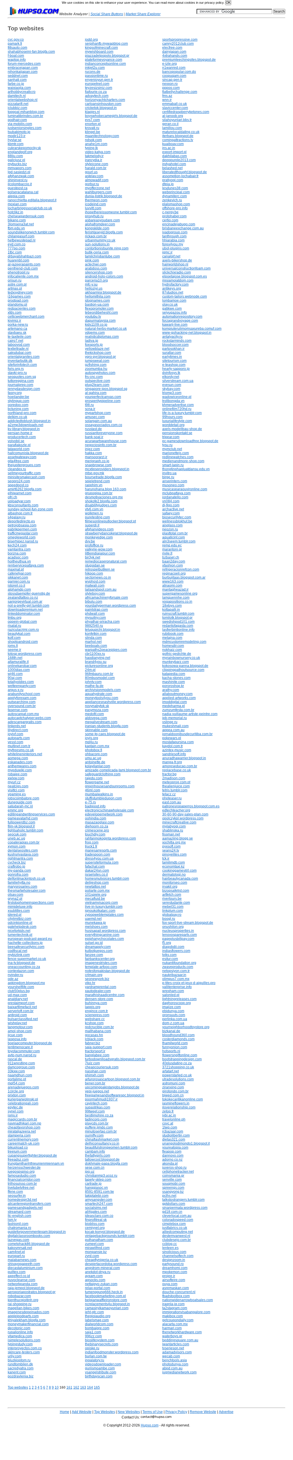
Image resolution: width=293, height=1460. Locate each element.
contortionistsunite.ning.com (106, 248)
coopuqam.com (174, 76)
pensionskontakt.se (177, 433)
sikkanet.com (18, 577)
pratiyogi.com (172, 180)
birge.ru (168, 477)
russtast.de (93, 429)
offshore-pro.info (175, 208)
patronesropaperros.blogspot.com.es (190, 806)
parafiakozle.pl (19, 445)
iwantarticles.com (175, 1344)
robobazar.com (19, 1296)
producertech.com (22, 437)
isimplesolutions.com (24, 1340)
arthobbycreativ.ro (21, 92)
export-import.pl (174, 152)
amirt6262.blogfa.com (24, 489)
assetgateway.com (22, 457)
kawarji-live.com (174, 325)
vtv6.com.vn (94, 509)
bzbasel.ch (170, 557)
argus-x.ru (15, 690)
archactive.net (173, 509)
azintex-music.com (176, 750)
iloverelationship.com (178, 1107)
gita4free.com (18, 461)
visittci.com (16, 790)
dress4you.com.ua (99, 858)
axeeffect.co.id (19, 1276)
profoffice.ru (94, 545)
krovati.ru (92, 128)
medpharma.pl (173, 706)
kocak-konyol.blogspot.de (105, 1232)
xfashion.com (172, 565)
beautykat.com (19, 634)
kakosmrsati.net (20, 1248)
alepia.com (16, 196)
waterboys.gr (172, 1336)
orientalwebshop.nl (22, 100)
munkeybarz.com (175, 662)
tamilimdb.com (173, 862)
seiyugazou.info (174, 313)
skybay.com (171, 389)
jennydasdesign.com (24, 389)
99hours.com (172, 417)
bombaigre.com (97, 1328)
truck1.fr (91, 846)
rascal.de (15, 1059)
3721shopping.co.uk (178, 1067)
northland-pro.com (22, 413)
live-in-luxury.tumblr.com (103, 907)
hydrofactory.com (175, 284)
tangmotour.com (20, 1027)
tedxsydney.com (20, 292)
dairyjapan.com (174, 52)
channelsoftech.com (177, 1256)
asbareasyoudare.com (102, 220)
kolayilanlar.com (97, 766)
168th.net (15, 658)
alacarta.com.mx (175, 1324)
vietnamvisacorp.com (101, 903)
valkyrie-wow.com (98, 549)
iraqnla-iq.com (173, 1304)
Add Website (82, 1412)
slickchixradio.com (176, 272)
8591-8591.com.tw (99, 1192)
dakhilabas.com (174, 156)
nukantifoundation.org (179, 963)
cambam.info (95, 1151)
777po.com (16, 248)
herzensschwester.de (24, 1168)
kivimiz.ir (14, 321)
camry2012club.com (178, 44)
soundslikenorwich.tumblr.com (31, 232)
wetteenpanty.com (22, 686)
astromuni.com (173, 1083)
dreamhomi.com (174, 1268)
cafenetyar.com (19, 573)
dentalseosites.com (23, 850)
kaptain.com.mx (97, 746)
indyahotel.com (174, 164)
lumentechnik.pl (20, 935)
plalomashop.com (176, 204)
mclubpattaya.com (176, 493)
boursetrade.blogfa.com (103, 477)
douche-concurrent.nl (178, 1292)
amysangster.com (98, 1200)
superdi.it (92, 525)
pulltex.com (16, 1272)
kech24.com (17, 545)
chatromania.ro (19, 1228)
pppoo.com (171, 88)
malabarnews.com (22, 1260)
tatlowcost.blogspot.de (102, 1160)
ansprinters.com (174, 481)
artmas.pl (15, 288)
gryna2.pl (15, 899)
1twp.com (169, 1127)
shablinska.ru (172, 830)
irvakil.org (169, 887)
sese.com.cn (94, 1168)
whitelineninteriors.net (25, 754)
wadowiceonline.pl (176, 397)
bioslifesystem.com (99, 1340)
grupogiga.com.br (98, 493)
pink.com (92, 260)
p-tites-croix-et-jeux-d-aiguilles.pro (188, 983)
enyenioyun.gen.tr (99, 80)
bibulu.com (93, 602)
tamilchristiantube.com (102, 256)
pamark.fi (15, 44)
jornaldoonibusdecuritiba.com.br (187, 734)
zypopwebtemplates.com (104, 915)
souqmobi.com (173, 1184)
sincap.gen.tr (172, 80)
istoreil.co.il (16, 585)
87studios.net (172, 292)
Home (64, 1412)
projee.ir (168, 1276)
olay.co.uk (170, 304)
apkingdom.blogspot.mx (26, 983)
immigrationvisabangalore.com (186, 1312)
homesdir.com (173, 646)
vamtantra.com (19, 549)
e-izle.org (169, 64)
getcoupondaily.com (177, 1320)
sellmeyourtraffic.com (24, 473)
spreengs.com (173, 1188)
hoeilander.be (18, 397)
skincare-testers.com (24, 1352)
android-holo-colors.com (104, 276)
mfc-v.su (91, 284)
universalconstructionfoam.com (186, 268)
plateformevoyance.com (103, 60)
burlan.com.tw (96, 1356)
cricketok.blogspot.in (101, 108)
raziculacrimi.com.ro (23, 630)
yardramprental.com (100, 987)
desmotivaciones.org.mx (104, 497)
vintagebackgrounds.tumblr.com (109, 1236)
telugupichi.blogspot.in (102, 630)
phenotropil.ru (18, 272)
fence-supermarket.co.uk (27, 959)
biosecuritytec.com (176, 517)
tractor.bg (169, 774)
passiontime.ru (96, 76)
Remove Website (203, 1412)
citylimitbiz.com (19, 919)
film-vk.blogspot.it (21, 826)
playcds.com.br (96, 1123)
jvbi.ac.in (169, 1115)
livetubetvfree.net (21, 1188)
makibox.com (172, 1316)
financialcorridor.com (24, 1180)
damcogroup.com (21, 1067)
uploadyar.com (19, 501)
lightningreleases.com (179, 999)
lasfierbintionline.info (178, 630)
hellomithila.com (97, 296)
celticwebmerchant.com (26, 317)
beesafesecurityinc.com (26, 947)
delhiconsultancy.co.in (102, 1143)
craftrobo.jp (16, 866)
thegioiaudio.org (97, 1316)
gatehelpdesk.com (22, 927)
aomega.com (18, 758)
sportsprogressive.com (179, 40)
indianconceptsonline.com (105, 64)
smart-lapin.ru (173, 465)
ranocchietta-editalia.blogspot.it (32, 200)
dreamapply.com (98, 947)
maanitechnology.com (102, 136)
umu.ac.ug (93, 758)
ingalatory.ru (94, 1360)
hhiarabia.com (173, 240)
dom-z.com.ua (173, 1023)
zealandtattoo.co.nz (23, 598)
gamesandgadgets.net (25, 1208)
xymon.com (16, 846)
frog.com (91, 842)
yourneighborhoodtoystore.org (185, 1027)
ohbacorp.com (96, 754)
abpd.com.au (172, 1368)
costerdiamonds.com (178, 1039)
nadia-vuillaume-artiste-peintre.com (189, 714)
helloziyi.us (93, 288)
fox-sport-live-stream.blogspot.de (187, 923)
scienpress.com (97, 1015)
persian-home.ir (20, 433)
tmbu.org (14, 618)
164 (90, 1387)
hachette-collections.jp (25, 943)
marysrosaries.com (22, 887)
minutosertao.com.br (101, 1131)
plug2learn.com (97, 385)
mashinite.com (173, 682)
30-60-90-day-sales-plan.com (185, 814)
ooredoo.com (18, 405)
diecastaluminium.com (25, 1268)
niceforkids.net (19, 931)
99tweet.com (95, 1111)
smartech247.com (99, 1204)
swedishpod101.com (178, 622)
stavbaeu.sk (17, 333)
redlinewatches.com (177, 457)
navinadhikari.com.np (24, 1123)
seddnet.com (18, 76)
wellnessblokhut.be (177, 521)
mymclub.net (172, 449)
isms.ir (13, 1115)
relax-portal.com (97, 1288)
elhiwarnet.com (19, 493)
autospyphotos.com (100, 373)
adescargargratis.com (24, 722)
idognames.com (97, 300)
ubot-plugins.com (175, 248)
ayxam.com (94, 1276)
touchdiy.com (95, 834)
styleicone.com (96, 164)
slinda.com (93, 638)
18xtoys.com (172, 606)
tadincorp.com (96, 1119)
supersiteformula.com (101, 862)
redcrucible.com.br (99, 1027)
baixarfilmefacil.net (22, 1007)
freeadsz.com (18, 1160)
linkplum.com (172, 911)
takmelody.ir (94, 156)
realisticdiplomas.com (102, 337)
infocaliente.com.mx (23, 276)
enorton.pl (93, 124)
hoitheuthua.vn (19, 561)
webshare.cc (95, 1019)
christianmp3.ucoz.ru (101, 1176)
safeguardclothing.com (102, 774)
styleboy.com (95, 594)
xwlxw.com (16, 778)
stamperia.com (19, 1135)
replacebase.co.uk (176, 770)
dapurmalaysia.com (100, 321)
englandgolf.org (20, 152)
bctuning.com (18, 409)
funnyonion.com (174, 1047)
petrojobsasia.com (22, 525)
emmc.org (15, 810)
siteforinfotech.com (22, 365)
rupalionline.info (20, 1332)
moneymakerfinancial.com (28, 1324)
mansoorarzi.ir (96, 457)
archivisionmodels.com (103, 690)
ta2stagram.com (174, 1308)
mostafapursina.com (178, 742)
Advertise (226, 1412)
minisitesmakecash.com (26, 477)
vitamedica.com (20, 1336)
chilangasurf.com (21, 236)
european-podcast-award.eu (30, 939)
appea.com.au (173, 730)
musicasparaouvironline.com (184, 489)
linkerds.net (17, 726)
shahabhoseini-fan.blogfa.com (31, 52)
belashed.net (172, 168)
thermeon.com (96, 200)
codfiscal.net (17, 951)
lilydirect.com (18, 730)
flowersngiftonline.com (179, 1055)
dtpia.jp (168, 184)
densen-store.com (99, 999)
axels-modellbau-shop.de (182, 429)
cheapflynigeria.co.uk (101, 1260)
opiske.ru (92, 1348)
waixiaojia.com (19, 88)
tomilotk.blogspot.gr (177, 618)
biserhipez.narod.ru (23, 541)
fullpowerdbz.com (21, 822)
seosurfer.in (17, 1196)
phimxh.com (94, 1075)
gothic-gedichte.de (176, 654)
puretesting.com (97, 517)
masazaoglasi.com (99, 822)
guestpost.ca (17, 188)
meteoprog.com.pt (176, 782)
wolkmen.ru (94, 513)
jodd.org (91, 40)
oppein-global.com (22, 622)
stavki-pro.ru (17, 373)
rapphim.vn (93, 485)
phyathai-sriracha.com (102, 622)
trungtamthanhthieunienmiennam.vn (36, 1164)
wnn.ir (167, 100)
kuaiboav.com (173, 144)
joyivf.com (15, 734)
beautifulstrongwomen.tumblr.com (111, 1147)
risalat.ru (14, 626)
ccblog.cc (169, 1244)
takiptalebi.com (96, 1196)
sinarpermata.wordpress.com (184, 1208)
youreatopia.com (175, 1147)
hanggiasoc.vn (96, 1188)
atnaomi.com (172, 585)
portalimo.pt (17, 1079)
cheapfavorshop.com (24, 1127)
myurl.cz (14, 782)
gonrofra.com (18, 875)
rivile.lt (167, 553)
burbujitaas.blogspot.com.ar (183, 577)
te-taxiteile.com (19, 337)
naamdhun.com (20, 1075)
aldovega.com (96, 718)
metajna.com (172, 638)
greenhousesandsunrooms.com (109, 786)
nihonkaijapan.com (22, 72)
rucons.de (92, 72)
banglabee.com (97, 1055)
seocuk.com (17, 834)
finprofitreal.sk (96, 1220)
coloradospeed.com (177, 1220)
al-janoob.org (172, 116)
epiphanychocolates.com (104, 939)
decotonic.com (19, 1328)
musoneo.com (173, 485)
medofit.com (94, 714)
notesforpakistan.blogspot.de (107, 971)
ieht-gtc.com (94, 1312)
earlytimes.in (172, 357)
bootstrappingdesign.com (182, 1059)
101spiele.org (95, 895)
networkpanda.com (22, 1284)
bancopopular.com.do (179, 72)
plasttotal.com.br (175, 533)
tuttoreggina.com (21, 381)
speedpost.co (18, 485)
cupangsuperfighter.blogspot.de (32, 1155)
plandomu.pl (17, 304)
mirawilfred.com (97, 1248)
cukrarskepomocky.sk (24, 148)
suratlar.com (171, 353)
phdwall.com (95, 614)
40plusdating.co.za (177, 1063)
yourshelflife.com (21, 987)
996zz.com (93, 1336)
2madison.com (173, 778)
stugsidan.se (95, 565)
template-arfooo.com (101, 967)
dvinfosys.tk (171, 373)
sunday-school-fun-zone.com (30, 509)
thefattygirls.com (97, 1155)
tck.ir (165, 858)
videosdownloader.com (103, 1364)
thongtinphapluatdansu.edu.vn (186, 469)
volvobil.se (16, 441)
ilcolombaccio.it (20, 184)
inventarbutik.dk (20, 361)
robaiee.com (17, 774)
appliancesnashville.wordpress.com (113, 702)
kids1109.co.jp (96, 325)
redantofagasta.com (177, 626)
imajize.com (171, 1007)
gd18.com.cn (172, 1212)
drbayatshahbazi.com (24, 256)
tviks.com (169, 955)
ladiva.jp (91, 341)
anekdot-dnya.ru (97, 1272)
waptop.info (17, 60)
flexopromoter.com (99, 309)
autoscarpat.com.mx (23, 714)
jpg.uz (89, 1172)
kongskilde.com (97, 228)
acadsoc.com (18, 557)
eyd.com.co (16, 244)
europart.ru (16, 1256)
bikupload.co (18, 1147)
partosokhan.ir (173, 349)
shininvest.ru (17, 180)
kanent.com (17, 1372)
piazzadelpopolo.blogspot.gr (107, 56)
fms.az (167, 96)
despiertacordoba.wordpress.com (111, 1264)
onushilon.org (173, 927)
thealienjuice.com (176, 786)
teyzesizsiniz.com (98, 88)
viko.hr (90, 983)
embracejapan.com (23, 68)
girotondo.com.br (175, 1091)
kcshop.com (94, 1023)
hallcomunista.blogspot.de (28, 453)
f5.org (166, 943)
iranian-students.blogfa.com (106, 726)
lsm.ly (12, 1220)
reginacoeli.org (174, 573)
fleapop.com (171, 1151)
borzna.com (17, 553)
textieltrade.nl (18, 349)
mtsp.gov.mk (94, 473)
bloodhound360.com (178, 1035)
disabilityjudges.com (101, 505)
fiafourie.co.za (96, 92)
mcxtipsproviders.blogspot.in (107, 469)
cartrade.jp (93, 1184)
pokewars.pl (171, 738)
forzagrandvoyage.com (180, 321)
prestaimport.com (21, 1003)
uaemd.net (93, 919)
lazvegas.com (18, 1240)
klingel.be (92, 132)
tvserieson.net (173, 1348)
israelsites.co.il (96, 875)
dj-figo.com (170, 505)
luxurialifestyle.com (177, 421)
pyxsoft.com (171, 846)
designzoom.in (173, 1260)
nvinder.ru (15, 975)
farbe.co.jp (16, 84)
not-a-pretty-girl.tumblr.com (28, 606)
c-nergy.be (170, 212)
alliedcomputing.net (177, 1232)
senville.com (172, 1180)
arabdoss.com (96, 268)
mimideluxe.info (20, 907)
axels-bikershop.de (177, 260)
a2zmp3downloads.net (25, 425)
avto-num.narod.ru (22, 1055)
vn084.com (170, 501)
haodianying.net (97, 658)
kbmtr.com (15, 144)
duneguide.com (20, 802)
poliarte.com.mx (97, 891)
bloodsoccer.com (175, 345)
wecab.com (171, 1356)
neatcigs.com (18, 786)
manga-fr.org (172, 762)
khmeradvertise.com (178, 405)
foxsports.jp (94, 345)
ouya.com (169, 1284)
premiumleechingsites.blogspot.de (189, 60)
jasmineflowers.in (175, 1103)
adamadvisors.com (177, 1352)
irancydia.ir (93, 160)
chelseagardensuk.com (26, 216)
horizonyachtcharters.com (105, 100)
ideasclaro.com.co (99, 1216)
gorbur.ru (92, 184)
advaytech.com (96, 96)
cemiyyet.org (95, 1228)
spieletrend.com (97, 481)
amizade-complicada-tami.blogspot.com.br (118, 770)
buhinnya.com (96, 1003)
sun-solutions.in (97, 244)
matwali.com (94, 585)
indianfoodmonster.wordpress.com (111, 1352)
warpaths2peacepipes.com (106, 650)
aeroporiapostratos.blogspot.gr (32, 1292)
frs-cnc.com (94, 377)
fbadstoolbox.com (176, 1296)
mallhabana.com (98, 1031)
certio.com (170, 220)
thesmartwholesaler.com (26, 891)
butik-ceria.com (97, 252)
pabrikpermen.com (22, 529)
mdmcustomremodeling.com (184, 642)
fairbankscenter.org (100, 959)
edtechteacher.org (176, 810)
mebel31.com (172, 907)
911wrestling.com (21, 1063)
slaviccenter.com (175, 108)
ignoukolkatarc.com (100, 911)
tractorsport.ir (95, 1051)
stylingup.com (18, 401)
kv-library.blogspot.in (24, 429)
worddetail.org (173, 425)
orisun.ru (14, 280)
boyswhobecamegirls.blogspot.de (111, 116)
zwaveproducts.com (177, 967)
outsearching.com (21, 702)
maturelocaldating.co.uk (180, 132)
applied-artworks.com (179, 698)
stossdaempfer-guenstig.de (29, 594)
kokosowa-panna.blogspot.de (185, 666)
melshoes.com (96, 927)
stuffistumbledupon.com (103, 798)
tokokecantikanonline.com (182, 1099)
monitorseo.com (174, 883)
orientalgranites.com (23, 357)
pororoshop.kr (173, 686)
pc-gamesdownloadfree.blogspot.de (190, 441)
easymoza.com (96, 710)
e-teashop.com (173, 365)
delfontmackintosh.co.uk (26, 879)
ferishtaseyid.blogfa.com (104, 232)
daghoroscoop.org (176, 1003)
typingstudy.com (20, 1344)
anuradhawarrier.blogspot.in (184, 758)
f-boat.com (16, 56)
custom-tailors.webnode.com (184, 296)
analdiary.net (18, 999)
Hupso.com (150, 1425)
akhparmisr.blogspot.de (103, 292)
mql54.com (16, 1083)
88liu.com (15, 156)
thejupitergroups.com (24, 465)
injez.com (92, 449)
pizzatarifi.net (18, 104)
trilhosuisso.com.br (22, 1184)
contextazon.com (21, 971)
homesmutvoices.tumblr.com (107, 879)
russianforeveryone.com (103, 433)
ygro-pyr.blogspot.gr (100, 357)
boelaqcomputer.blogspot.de (30, 1043)
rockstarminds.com (176, 341)
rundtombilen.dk (20, 1364)
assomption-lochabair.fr (180, 176)
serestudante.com (176, 903)
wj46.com (15, 674)
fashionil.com (18, 1224)
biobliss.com (94, 1224)
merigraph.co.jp (97, 461)
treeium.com (17, 1151)
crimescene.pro (97, 830)
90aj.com (15, 678)
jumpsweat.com (97, 361)
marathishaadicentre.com (104, 995)
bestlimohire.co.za (99, 1115)
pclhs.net (169, 1196)
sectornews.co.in (98, 577)
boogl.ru (168, 919)
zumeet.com (94, 1244)
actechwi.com (95, 264)
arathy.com (170, 690)
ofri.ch (12, 497)
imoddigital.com (174, 702)
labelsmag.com (97, 1320)
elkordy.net (170, 377)
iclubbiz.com (17, 108)
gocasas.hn (94, 1035)
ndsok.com (93, 140)
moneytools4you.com (101, 698)
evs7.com (92, 120)
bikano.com (17, 220)
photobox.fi (93, 750)
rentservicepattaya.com (26, 565)
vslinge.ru (169, 722)
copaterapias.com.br (23, 842)
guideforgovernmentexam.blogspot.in (37, 1232)
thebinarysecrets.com (101, 1344)
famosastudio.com (22, 1176)
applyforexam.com (22, 698)
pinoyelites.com (174, 854)
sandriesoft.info (174, 754)
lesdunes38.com (175, 188)
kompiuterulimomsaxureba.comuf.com (191, 329)
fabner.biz (92, 1043)
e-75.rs (90, 802)
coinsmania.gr (173, 1176)
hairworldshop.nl (175, 264)
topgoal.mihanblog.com (26, 112)
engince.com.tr (96, 1011)
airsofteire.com (173, 1280)
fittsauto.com (17, 48)
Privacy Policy (176, 1412)
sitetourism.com (174, 361)
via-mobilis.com (20, 124)
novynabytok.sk (97, 706)
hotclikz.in (15, 212)
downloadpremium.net (25, 610)
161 (69, 1387)
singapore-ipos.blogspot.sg (106, 389)
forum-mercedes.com (24, 64)
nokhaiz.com (172, 650)
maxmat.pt (16, 569)
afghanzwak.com (21, 176)
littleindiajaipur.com (100, 553)
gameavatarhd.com (23, 818)
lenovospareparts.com (179, 935)
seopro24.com (19, 481)
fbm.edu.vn (16, 228)
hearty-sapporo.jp (176, 369)
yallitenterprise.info (177, 987)
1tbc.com (15, 252)
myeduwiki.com (20, 770)
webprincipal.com (176, 192)
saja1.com (93, 1332)
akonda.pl (170, 1164)
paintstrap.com (96, 610)
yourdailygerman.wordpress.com (110, 606)
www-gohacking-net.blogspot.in (186, 333)
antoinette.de (95, 762)
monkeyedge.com (99, 537)
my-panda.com (19, 870)
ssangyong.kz (173, 1192)
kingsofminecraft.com (101, 48)
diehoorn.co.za (96, 826)
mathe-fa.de (94, 686)
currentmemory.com (23, 1139)
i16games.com (19, 296)
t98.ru (89, 405)
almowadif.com (96, 180)
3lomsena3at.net (21, 224)
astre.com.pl (17, 284)
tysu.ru (167, 445)
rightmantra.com (20, 858)
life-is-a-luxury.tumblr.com (182, 413)
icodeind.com (95, 204)
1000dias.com (19, 670)
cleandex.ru (17, 469)
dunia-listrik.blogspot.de (103, 196)
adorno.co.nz (172, 1160)
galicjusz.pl (16, 160)
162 (76, 1387)
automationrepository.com (182, 317)
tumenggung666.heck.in (104, 1292)
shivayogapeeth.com (24, 1264)
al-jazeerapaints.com (24, 264)
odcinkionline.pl (20, 923)
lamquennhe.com (175, 598)
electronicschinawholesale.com (109, 810)
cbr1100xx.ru (95, 654)
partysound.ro (173, 1264)
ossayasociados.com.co (103, 425)
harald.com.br (95, 168)
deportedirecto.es (21, 521)
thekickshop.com (98, 353)
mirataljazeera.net (22, 1131)
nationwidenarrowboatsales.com (187, 1300)
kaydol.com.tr (172, 746)
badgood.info (95, 806)
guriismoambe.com (100, 1368)
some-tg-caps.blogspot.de (105, 734)
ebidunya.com (173, 1011)
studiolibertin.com (176, 1135)
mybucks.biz (17, 164)
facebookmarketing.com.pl (105, 1296)
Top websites (18, 1387)
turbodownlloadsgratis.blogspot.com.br (115, 1059)
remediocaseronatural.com (106, 561)
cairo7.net (15, 341)
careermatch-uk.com (23, 1143)
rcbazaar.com (172, 1131)
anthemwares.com (22, 766)
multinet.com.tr (19, 746)
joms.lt (13, 646)
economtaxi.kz (173, 866)
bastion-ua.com (97, 304)
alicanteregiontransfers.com (29, 1204)
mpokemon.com (174, 1272)
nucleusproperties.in (178, 931)
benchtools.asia (174, 1360)
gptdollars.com (173, 1204)
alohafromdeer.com (100, 224)
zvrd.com (92, 1256)
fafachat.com (95, 866)
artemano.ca (17, 329)
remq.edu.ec (172, 545)
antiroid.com (17, 1015)
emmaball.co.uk (174, 104)
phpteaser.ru (172, 798)
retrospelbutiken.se (100, 569)
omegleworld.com (21, 537)
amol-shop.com (20, 1031)
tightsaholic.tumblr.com (25, 830)
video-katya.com (97, 152)
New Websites (129, 1412)
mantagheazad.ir (175, 589)
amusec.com (95, 417)
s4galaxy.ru (16, 517)
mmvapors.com (19, 168)
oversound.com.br (22, 706)
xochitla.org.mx (174, 842)
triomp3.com (171, 393)
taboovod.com (19, 345)
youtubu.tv (93, 317)
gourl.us (91, 172)
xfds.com (14, 313)
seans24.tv (170, 850)
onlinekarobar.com (22, 666)
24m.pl (90, 670)
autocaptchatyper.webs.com (29, 718)
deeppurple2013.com (179, 160)
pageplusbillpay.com (178, 939)
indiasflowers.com (176, 951)
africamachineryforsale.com (106, 598)
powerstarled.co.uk (177, 1075)
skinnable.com (96, 730)
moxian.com (17, 204)
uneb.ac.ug (16, 838)
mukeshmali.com (175, 726)
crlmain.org (93, 975)
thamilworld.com (175, 1043)
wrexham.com (173, 991)
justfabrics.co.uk (174, 1228)
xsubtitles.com (19, 911)
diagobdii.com (173, 947)
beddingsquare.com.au (180, 1340)
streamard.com (19, 1212)
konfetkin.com (95, 634)
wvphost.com (95, 581)
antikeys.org (171, 288)
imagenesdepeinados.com (28, 1312)
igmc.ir (167, 252)
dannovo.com (172, 1155)
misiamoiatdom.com (177, 280)
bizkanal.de (171, 1031)
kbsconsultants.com (23, 505)
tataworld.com (18, 449)
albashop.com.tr (20, 513)
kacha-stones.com (176, 678)
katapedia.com (173, 674)
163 (83, 1387)
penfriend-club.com (23, 268)
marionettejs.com (175, 453)
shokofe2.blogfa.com (101, 501)
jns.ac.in (168, 148)
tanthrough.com (174, 236)
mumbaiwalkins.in (99, 794)
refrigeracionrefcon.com (180, 569)
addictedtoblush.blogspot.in (29, 421)
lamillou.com (172, 128)
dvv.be (90, 541)
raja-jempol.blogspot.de (26, 1288)
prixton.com (17, 1095)
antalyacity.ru (172, 337)
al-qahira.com (95, 393)
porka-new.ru (18, 325)
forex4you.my (172, 244)
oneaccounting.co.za (24, 967)
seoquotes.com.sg (22, 377)
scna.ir (90, 409)
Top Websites (104, 1412)
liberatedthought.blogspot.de (184, 172)
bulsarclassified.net (23, 1019)
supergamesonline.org (179, 594)
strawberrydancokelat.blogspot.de (111, 533)
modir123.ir (16, 136)
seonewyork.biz (97, 979)
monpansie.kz (96, 1252)
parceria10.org (96, 280)
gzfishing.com (95, 365)
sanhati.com (17, 80)
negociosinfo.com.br (100, 445)
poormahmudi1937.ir (101, 1099)
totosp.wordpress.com (25, 654)
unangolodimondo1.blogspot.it (186, 1143)
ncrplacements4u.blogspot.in (107, 1304)
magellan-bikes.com (23, 1308)
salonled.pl (170, 995)
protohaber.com (174, 216)
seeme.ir (14, 650)
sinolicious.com (174, 1252)
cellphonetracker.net (178, 1172)
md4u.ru (91, 742)
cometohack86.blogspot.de (29, 1244)
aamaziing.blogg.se (177, 838)
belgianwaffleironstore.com (106, 1300)
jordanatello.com (175, 497)
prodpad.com (18, 300)
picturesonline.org (99, 666)
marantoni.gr (172, 549)
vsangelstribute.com (100, 1372)
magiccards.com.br (22, 1119)
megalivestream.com (101, 722)
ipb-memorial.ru (174, 718)
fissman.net (171, 834)
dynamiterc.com (174, 196)
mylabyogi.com (174, 826)
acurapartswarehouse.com (105, 441)
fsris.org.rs (16, 369)
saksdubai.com (19, 353)
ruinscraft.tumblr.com (178, 614)
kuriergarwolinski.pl (23, 1099)
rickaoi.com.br (96, 236)
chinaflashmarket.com (102, 1139)
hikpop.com (94, 573)
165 (97, 1387)
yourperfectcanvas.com (103, 397)
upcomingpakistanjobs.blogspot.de (112, 1087)
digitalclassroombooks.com (29, 1236)
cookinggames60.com (179, 870)
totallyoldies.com (21, 682)
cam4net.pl (16, 1252)
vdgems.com (95, 333)
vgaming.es (17, 794)
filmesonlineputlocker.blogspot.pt (110, 521)
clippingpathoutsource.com (183, 670)
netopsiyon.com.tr (176, 971)
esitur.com (170, 959)
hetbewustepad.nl (21, 240)
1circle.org (16, 1091)
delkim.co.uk (17, 417)
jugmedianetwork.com (179, 1372)
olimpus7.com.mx (175, 979)
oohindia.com (95, 818)
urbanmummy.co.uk (100, 240)
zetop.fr (168, 1111)
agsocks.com (95, 1280)
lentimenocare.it (20, 1047)
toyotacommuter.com (24, 1051)
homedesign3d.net (22, 1200)
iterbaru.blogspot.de (177, 136)
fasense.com (17, 710)
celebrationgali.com (23, 1103)
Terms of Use (152, 1412)
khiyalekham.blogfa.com (26, 1320)
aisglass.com (172, 525)
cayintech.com (96, 1103)
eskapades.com (20, 762)
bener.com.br (95, 1083)
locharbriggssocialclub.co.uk (30, 208)
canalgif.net (171, 256)
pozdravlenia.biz (20, 1376)
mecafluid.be (95, 899)
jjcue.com (15, 1035)
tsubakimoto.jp (19, 132)
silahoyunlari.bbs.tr (177, 120)
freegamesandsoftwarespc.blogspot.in (114, 1095)
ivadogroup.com (174, 232)
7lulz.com (92, 1063)
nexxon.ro (170, 84)
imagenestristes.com (101, 963)
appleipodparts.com (23, 1316)
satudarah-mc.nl (20, 806)
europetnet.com (97, 84)
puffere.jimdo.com (99, 1127)
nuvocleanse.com (21, 1280)
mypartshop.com (98, 413)
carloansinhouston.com (103, 104)
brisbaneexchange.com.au (183, 228)
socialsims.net (96, 1208)
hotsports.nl (171, 1051)
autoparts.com (19, 738)
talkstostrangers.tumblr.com (183, 1200)
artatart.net (170, 1071)
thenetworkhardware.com (182, 1332)
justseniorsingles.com (24, 128)
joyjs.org (91, 738)
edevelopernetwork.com (103, 814)
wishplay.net (17, 1023)
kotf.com (14, 638)
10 (57, 1387)
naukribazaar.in (174, 975)
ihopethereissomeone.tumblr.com (111, 212)
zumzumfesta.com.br (178, 710)
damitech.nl (17, 96)
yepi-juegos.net (97, 1091)
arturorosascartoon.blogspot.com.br (112, 1079)
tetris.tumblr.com (174, 790)
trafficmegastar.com (23, 533)
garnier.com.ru (19, 581)
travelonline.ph (173, 1119)
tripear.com (170, 437)
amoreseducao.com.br (179, 766)
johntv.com (93, 682)
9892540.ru (94, 626)
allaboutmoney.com (177, 694)
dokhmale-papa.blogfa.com (106, 1164)
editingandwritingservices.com (31, 814)
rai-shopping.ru (19, 1304)
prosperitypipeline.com (102, 401)
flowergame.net (97, 782)
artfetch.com (171, 895)
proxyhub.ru (94, 216)
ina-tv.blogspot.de (21, 963)
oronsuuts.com (173, 1015)
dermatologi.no (174, 875)
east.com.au (171, 802)
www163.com (172, 581)
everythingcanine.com (102, 935)
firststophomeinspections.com (31, 903)
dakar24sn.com (97, 870)
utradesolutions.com (178, 1079)
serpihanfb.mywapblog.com (106, 44)
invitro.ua (169, 473)
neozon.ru (170, 529)
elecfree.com (172, 48)
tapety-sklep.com (98, 1180)
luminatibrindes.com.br (25, 116)
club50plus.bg (19, 991)
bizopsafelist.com (175, 891)
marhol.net (93, 642)
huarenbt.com (18, 260)
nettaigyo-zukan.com (101, 1284)
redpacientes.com (21, 309)
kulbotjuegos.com (98, 951)
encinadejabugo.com (178, 224)
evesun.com (171, 385)
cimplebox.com (174, 1224)
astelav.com (94, 176)
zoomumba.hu (96, 369)
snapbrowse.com (98, 465)
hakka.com (93, 453)
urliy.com (14, 1356)
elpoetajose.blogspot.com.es (184, 276)
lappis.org (92, 1007)
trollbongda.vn (173, 401)
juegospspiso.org (21, 1172)
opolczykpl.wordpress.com (182, 818)
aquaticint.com (173, 537)
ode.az (13, 979)
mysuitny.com (95, 618)
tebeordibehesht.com (101, 313)
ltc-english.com (19, 1216)
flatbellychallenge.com (179, 92)
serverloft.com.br (20, 1011)
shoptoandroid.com (23, 642)
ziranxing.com (173, 1087)
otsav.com (15, 895)
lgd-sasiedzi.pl (19, 172)
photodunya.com (175, 1364)
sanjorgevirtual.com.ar (25, 602)
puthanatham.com (99, 1240)
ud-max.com (17, 995)
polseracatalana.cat (23, 192)
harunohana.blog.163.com (105, 489)
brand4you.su (95, 662)
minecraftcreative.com (179, 822)
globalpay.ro (171, 915)
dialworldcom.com (99, 1324)
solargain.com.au (98, 421)
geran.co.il (170, 124)
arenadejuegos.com (23, 1087)
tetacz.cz (169, 794)
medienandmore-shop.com (183, 461)
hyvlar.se (14, 140)
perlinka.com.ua (174, 1019)
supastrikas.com (97, 1107)
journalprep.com (20, 385)
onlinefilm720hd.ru (176, 409)
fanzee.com (94, 955)
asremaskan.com (175, 1288)
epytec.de (15, 1107)
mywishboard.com (99, 52)
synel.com (15, 1111)
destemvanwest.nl (176, 1236)
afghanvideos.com (99, 529)
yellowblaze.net (97, 349)
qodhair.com (17, 120)
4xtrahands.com (174, 56)
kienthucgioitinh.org (23, 1300)
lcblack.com (94, 1039)
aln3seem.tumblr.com (178, 541)
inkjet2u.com (95, 68)
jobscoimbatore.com (23, 798)
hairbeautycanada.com (180, 879)
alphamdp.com (19, 589)
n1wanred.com (173, 68)
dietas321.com (173, 1139)
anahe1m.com (96, 144)
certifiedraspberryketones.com (185, 112)
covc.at (167, 1123)
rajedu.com (93, 778)
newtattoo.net (95, 887)
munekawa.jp (95, 923)
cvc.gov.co (16, 40)
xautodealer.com (98, 991)
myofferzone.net (97, 188)
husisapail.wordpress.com (105, 931)
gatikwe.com (172, 309)
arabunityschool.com (24, 694)
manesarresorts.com (101, 850)
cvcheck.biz (17, 862)
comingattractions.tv (177, 140)
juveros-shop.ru (174, 1168)
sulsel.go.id (94, 943)
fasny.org (15, 393)
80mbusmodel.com (100, 678)
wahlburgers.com (98, 192)
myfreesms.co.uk (21, 750)
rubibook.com (172, 634)
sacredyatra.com (20, 1368)
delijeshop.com (97, 883)
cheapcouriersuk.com (101, 1067)
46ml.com (92, 790)
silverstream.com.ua (177, 381)
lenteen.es (170, 1248)
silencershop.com (98, 272)
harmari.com (172, 1328)
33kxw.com (16, 1071)
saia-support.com (98, 1047)
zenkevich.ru (172, 200)
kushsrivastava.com (23, 854)
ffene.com (15, 1192)
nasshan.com (95, 1071)
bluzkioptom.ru (19, 1360)
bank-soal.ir (94, 437)
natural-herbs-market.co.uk (106, 329)
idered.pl (14, 915)
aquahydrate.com (98, 694)
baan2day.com (173, 561)
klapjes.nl (92, 112)
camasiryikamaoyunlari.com (106, 1308)
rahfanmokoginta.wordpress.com (110, 838)
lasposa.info (17, 1039)
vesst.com (15, 742)
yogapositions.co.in (177, 602)
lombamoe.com (174, 300)
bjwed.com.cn (173, 1095)
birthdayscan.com (98, 1376)
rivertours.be (172, 899)
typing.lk (91, 148)
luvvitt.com (93, 208)
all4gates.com (96, 1212)
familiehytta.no (19, 883)
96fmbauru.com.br (99, 674)
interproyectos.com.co (25, 1348)
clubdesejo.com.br (176, 1240)
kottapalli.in (171, 610)
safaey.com (171, 513)
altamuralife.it (18, 662)
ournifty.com (94, 1135)
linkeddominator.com (24, 614)
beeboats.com (96, 646)
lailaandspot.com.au (100, 589)
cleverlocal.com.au (176, 1216)
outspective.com (97, 381)
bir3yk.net (92, 557)
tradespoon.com (97, 854)
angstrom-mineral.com (102, 1268)
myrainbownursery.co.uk (181, 658)
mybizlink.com (19, 955)
